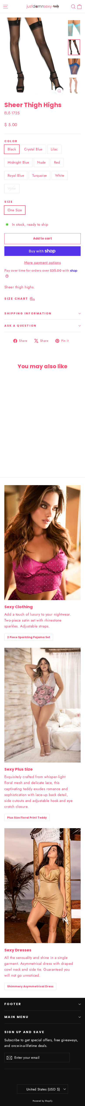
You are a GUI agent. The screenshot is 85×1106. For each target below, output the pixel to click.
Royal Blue (16, 175)
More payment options (42, 262)
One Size (15, 210)
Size (8, 201)
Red (57, 162)
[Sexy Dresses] (42, 885)
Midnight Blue (18, 162)
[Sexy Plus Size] (42, 705)
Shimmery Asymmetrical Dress (30, 986)
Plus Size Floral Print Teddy (27, 817)
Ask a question (20, 326)
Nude (41, 162)
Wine (12, 188)
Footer (12, 1004)
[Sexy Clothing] (42, 542)
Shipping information (28, 313)
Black (12, 149)
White (59, 175)
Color (11, 141)
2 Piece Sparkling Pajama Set (28, 637)
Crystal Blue (33, 149)
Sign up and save (24, 1032)
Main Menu (16, 1017)
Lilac (54, 149)
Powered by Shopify (43, 1100)
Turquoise (39, 175)
